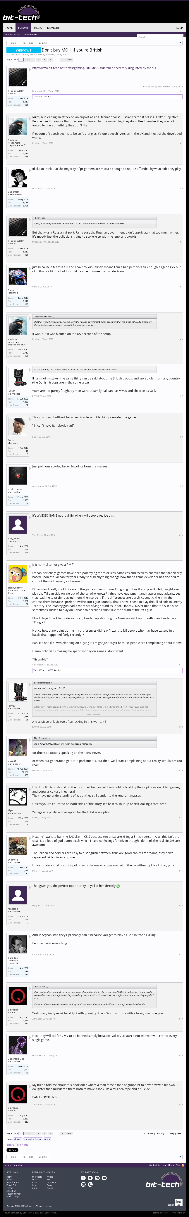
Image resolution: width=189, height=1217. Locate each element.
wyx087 (12, 761)
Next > (69, 60)
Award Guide (12, 1182)
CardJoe (37, 97)
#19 (181, 1055)
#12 (181, 727)
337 (26, 920)
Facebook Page (13, 1194)
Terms (9, 1188)
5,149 (25, 102)
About (9, 1179)
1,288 (25, 402)
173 (26, 821)
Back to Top (12, 1196)
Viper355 (37, 670)
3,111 (25, 301)
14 (27, 451)
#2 (181, 143)
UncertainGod (16, 1058)
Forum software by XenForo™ (30, 1213)
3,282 (25, 1021)
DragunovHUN (47, 54)
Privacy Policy (178, 1213)
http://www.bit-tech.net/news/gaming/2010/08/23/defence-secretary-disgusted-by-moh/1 (94, 68)
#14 (181, 817)
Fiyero (11, 810)
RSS (183, 1165)
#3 (181, 188)
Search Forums (12, 34)
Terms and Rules (161, 1213)
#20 (181, 1104)
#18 (181, 1019)
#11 (181, 665)
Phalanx (12, 140)
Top (178, 1165)
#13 (181, 770)
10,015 (25, 203)
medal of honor (33, 1139)
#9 (181, 486)
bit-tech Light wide (14, 1165)
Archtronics (15, 489)
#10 (181, 535)
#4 (181, 242)
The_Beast (14, 538)
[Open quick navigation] (180, 43)
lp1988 (11, 391)
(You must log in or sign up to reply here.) (162, 1133)
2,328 (25, 871)
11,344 (25, 971)
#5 (181, 287)
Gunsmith (13, 191)
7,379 (25, 549)
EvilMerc (13, 859)
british (18, 1139)
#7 (181, 396)
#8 (181, 437)
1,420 (25, 1070)
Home (9, 27)
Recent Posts (30, 34)
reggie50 (13, 908)
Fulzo (11, 440)
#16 (181, 905)
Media (38, 27)
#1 (181, 91)
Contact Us (154, 1165)
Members (53, 27)
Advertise (11, 1191)
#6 (181, 339)
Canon (11, 290)
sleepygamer (15, 587)
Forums (23, 27)
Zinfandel (13, 1009)
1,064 (25, 601)
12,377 (25, 772)
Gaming (25, 54)
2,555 (25, 500)
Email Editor (12, 1185)
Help (164, 1165)
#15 (181, 871)
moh (47, 1139)
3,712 (25, 154)
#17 (181, 954)
